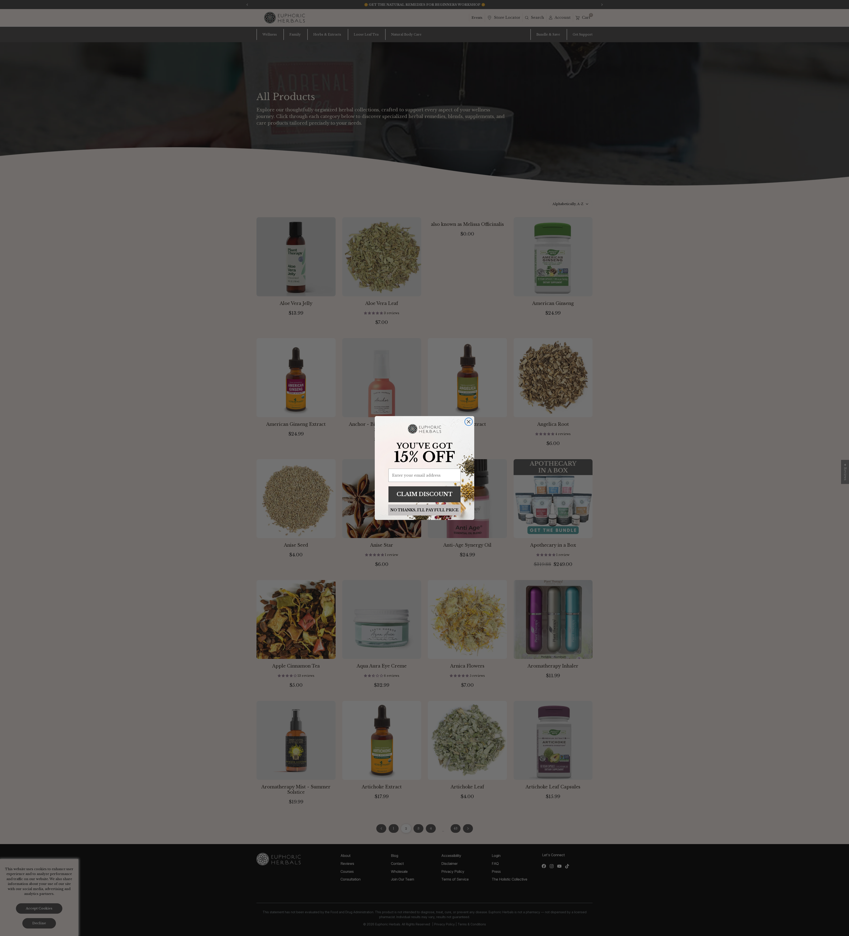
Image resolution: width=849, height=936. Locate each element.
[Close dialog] (468, 422)
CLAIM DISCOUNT (425, 494)
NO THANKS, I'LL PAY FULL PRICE (424, 510)
